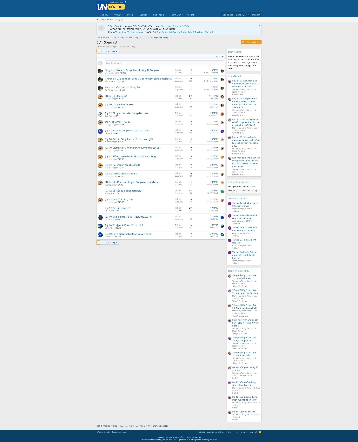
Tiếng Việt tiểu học (240, 286)
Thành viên (175, 14)
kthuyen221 (213, 115)
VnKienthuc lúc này (239, 182)
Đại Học (143, 14)
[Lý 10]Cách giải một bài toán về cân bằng (128, 233)
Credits (190, 14)
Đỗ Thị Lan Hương (112, 73)
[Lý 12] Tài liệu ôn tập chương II (122, 164)
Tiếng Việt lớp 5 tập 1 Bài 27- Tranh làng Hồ (244, 354)
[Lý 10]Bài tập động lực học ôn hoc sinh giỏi (129, 139)
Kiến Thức (184, 26)
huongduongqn (111, 98)
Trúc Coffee (162, 32)
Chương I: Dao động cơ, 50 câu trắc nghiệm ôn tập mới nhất (138, 78)
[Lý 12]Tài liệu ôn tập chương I (121, 173)
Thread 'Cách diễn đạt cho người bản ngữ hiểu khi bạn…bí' (244, 255)
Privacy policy (232, 432)
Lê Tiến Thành (212, 193)
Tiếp (113, 51)
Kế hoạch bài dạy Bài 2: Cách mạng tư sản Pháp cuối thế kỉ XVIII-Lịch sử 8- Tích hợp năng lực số (246, 162)
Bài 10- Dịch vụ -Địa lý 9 (243, 411)
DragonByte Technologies (201, 439)
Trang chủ (103, 14)
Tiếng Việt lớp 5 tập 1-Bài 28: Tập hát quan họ (244, 339)
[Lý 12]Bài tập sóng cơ (117, 208)
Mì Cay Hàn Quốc (177, 32)
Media (130, 14)
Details (214, 439)
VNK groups (137, 32)
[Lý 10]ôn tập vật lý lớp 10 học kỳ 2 (124, 225)
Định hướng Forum (170, 26)
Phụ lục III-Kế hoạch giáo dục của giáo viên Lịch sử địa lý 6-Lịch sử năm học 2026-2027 (246, 141)
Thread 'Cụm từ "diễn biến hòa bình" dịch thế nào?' (244, 229)
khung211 (214, 133)
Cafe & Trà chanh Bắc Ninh (200, 32)
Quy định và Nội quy (215, 432)
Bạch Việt (108, 116)
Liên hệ (202, 432)
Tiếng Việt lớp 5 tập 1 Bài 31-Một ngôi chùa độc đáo (245, 291)
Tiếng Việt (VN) (120, 432)
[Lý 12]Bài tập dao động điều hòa (123, 190)
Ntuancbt (108, 133)
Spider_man (109, 193)
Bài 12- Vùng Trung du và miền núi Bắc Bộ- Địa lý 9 (244, 398)
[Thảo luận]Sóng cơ (116, 96)
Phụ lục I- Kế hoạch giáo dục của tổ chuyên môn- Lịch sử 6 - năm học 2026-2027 (246, 122)
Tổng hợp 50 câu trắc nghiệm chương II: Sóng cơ (132, 70)
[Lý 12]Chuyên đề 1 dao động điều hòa (126, 113)
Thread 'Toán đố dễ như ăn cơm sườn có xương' (245, 217)
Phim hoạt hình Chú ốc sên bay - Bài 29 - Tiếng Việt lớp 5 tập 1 (245, 322)
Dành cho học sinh (238, 270)
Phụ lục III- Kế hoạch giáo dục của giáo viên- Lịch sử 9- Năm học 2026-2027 (246, 83)
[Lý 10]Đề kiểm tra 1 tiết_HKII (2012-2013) (128, 216)
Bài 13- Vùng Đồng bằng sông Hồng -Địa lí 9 (244, 383)
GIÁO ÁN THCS (238, 94)
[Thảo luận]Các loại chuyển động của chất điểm (131, 182)
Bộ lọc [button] (218, 56)
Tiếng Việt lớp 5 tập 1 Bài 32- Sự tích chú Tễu (244, 277)
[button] (110, 14)
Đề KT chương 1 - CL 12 (117, 121)
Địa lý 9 (235, 378)
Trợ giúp (243, 432)
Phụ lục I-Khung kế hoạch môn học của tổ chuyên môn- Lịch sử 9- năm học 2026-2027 (244, 103)
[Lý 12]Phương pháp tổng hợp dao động (127, 130)
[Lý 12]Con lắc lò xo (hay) (119, 199)
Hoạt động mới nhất (105, 19)
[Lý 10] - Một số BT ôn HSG (119, 104)
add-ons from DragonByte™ (172, 439)
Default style (104, 432)
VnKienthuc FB (122, 32)
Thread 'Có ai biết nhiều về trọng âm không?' (245, 204)
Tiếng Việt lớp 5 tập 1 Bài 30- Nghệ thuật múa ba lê (244, 306)
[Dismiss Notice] (259, 26)
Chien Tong (214, 98)
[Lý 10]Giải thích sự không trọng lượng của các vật (132, 147)
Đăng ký (119, 19)
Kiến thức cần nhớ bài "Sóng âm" (123, 87)
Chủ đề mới (234, 76)
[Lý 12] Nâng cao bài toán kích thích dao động (130, 156)
